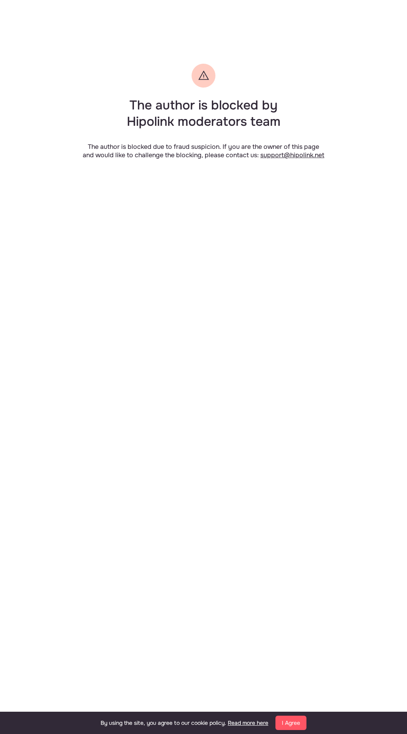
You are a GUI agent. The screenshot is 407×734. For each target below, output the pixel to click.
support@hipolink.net (292, 155)
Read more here (248, 722)
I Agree (291, 722)
